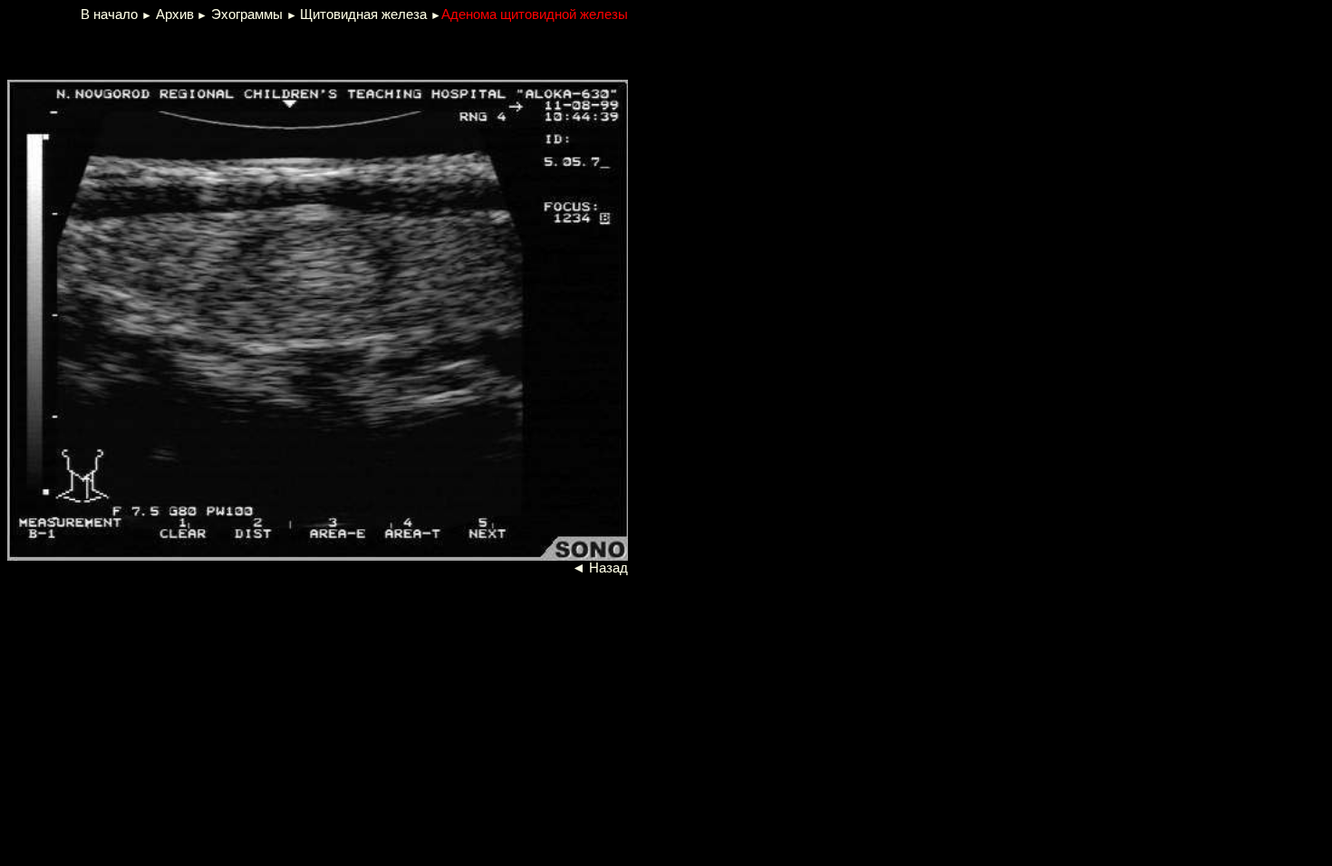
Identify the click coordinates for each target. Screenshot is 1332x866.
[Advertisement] (226, 49)
